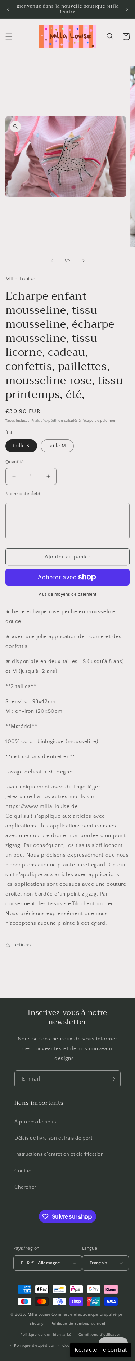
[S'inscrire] (112, 1078)
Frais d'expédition (47, 421)
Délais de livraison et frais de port (53, 1138)
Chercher (25, 1187)
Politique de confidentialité (46, 1335)
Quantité (14, 461)
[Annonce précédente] (8, 9)
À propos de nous (35, 1122)
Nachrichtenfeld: (23, 493)
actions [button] (22, 945)
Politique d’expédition (34, 1345)
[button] (9, 36)
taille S (21, 446)
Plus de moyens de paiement (68, 594)
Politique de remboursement (78, 1323)
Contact (23, 1171)
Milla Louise (39, 1314)
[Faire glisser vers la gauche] (52, 261)
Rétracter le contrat (101, 1350)
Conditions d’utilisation (100, 1335)
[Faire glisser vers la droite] (83, 261)
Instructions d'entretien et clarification (59, 1154)
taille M (57, 446)
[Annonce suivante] (127, 9)
